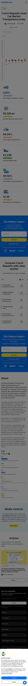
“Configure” (10, 669)
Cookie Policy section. (6, 673)
